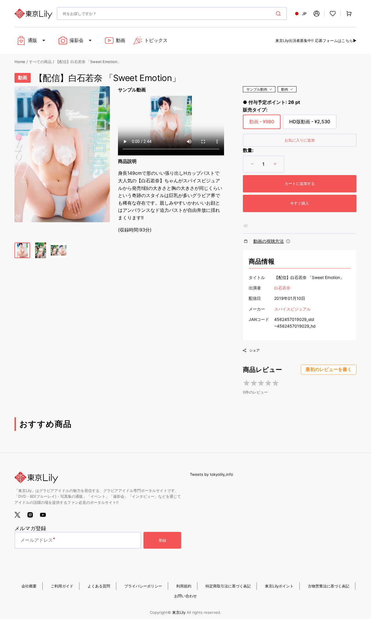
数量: (248, 150)
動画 (284, 89)
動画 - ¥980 (261, 124)
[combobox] (172, 13)
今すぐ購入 (299, 203)
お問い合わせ (185, 596)
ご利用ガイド (62, 586)
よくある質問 (99, 586)
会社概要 (29, 586)
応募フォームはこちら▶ (336, 40)
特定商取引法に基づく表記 (228, 586)
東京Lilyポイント (279, 586)
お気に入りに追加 (300, 140)
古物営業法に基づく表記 (328, 586)
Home (19, 61)
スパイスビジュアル (292, 308)
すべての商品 (40, 61)
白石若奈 (282, 287)
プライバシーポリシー (143, 586)
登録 (162, 540)
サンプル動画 (256, 89)
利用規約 (183, 586)
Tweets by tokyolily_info (211, 474)
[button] (316, 13)
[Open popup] (288, 241)
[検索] (279, 13)
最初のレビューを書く (328, 369)
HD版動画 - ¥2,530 (309, 124)
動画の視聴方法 (268, 241)
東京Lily (179, 612)
